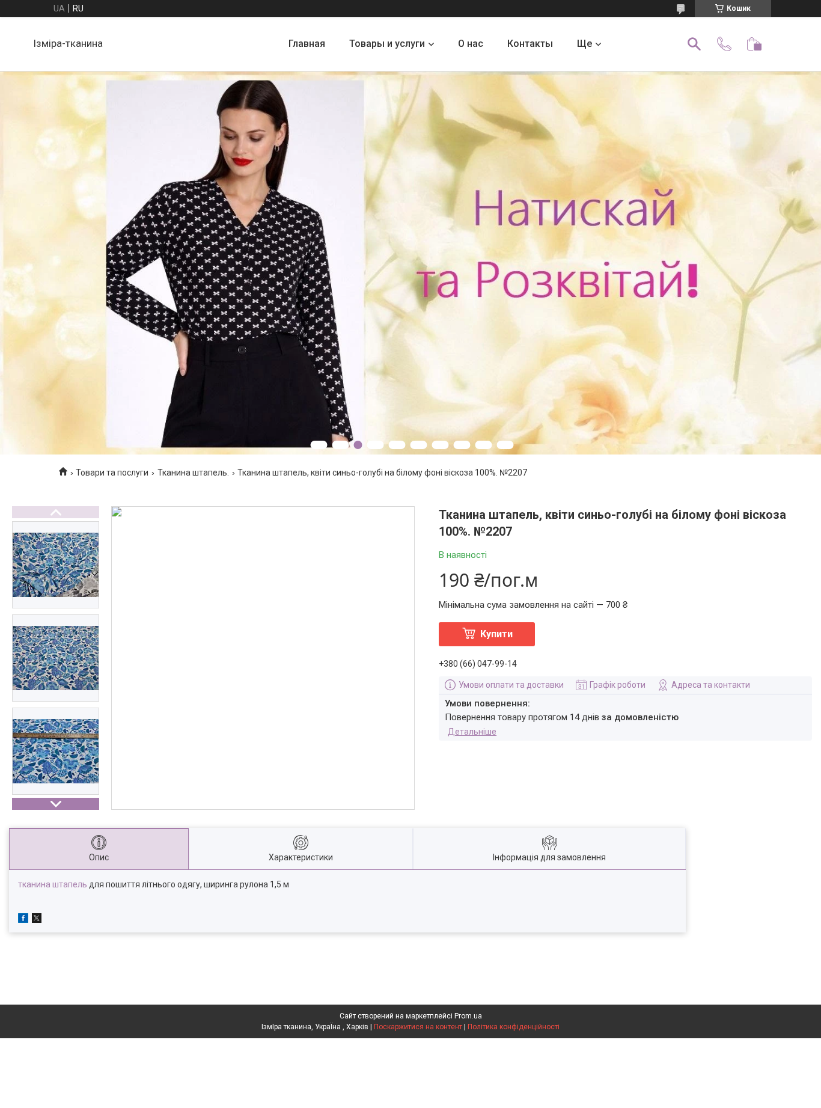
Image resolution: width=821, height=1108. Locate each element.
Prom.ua (468, 1016)
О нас (470, 43)
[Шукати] (694, 44)
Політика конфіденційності (514, 1027)
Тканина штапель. (193, 472)
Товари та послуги (112, 472)
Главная (306, 43)
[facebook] (23, 920)
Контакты (530, 43)
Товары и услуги (387, 43)
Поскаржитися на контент (418, 1027)
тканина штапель (52, 884)
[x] (36, 920)
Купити (496, 634)
